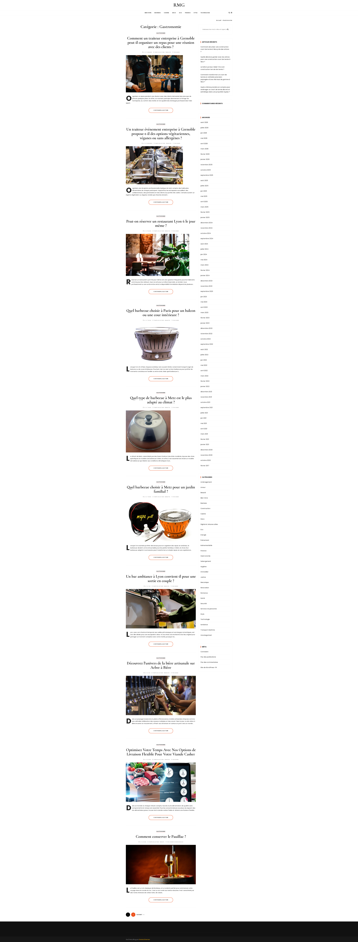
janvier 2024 (205, 275)
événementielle (206, 545)
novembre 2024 (206, 228)
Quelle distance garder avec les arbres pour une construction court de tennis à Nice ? (215, 59)
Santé (203, 598)
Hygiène (204, 567)
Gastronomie (160, 33)
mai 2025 (204, 196)
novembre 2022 (206, 334)
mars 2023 (204, 312)
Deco (174, 13)
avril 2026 (204, 143)
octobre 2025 (206, 170)
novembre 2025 (206, 165)
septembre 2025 (207, 175)
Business (157, 13)
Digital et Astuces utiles (209, 524)
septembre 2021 (207, 407)
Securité (204, 603)
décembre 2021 (206, 392)
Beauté (203, 493)
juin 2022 (204, 360)
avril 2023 (204, 307)
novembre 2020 (206, 455)
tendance (204, 625)
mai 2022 (204, 365)
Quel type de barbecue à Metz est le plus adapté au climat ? (161, 399)
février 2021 (205, 439)
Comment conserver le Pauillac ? (161, 836)
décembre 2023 (206, 281)
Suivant (139, 915)
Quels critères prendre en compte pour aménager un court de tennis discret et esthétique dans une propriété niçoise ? (215, 89)
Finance (187, 13)
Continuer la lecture (160, 110)
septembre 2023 (207, 291)
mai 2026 (204, 138)
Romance (204, 593)
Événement (205, 540)
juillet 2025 (204, 186)
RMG (179, 5)
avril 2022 (204, 370)
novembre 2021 (206, 397)
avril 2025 (204, 202)
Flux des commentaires (209, 662)
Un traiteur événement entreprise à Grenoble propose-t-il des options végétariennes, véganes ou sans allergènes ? (160, 133)
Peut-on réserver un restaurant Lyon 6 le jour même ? (160, 223)
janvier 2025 (205, 217)
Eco (180, 13)
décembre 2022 (206, 328)
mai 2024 (204, 260)
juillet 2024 (204, 249)
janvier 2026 (205, 159)
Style (195, 13)
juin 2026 (204, 133)
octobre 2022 (206, 339)
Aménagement (206, 482)
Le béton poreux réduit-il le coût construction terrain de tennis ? (212, 68)
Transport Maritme (208, 630)
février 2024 (205, 270)
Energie (203, 535)
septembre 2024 (207, 238)
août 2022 (204, 349)
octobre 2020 (206, 460)
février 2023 (205, 318)
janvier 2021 (205, 444)
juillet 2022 (204, 355)
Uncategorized (206, 635)
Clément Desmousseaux (176, 841)
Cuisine (166, 13)
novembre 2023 (206, 286)
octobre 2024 (206, 233)
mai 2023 (204, 302)
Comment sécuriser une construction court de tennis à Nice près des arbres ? (215, 49)
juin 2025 (204, 191)
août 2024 (204, 244)
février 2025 (205, 212)
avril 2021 (204, 429)
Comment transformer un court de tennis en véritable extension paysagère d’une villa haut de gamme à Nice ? (215, 78)
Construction (205, 508)
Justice (203, 577)
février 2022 (205, 381)
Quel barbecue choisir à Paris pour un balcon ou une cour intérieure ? (160, 312)
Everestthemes (144, 939)
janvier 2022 (205, 386)
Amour (203, 487)
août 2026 (204, 122)
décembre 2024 (207, 223)
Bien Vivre (148, 13)
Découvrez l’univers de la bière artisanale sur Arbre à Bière (161, 665)
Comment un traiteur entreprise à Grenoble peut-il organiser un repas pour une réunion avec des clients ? (161, 42)
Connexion (204, 652)
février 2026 (205, 154)
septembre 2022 (207, 344)
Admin (178, 52)
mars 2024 (204, 265)
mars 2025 (204, 207)
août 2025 (204, 180)
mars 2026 (204, 149)
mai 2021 (204, 423)
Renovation (205, 588)
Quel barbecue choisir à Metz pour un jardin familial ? (161, 489)
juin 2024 (204, 254)
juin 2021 (203, 418)
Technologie (205, 13)
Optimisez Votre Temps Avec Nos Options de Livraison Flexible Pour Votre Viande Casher (161, 752)
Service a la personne (209, 609)
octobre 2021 (205, 402)
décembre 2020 (206, 450)
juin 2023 (204, 297)
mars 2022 (204, 376)
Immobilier (205, 572)
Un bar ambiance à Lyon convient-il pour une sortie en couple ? (161, 578)
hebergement (206, 561)
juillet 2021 (204, 413)
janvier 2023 (205, 323)
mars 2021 (204, 434)
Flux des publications (208, 657)
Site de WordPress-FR (209, 667)
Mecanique (205, 582)
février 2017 (205, 466)
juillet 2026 (204, 128)
